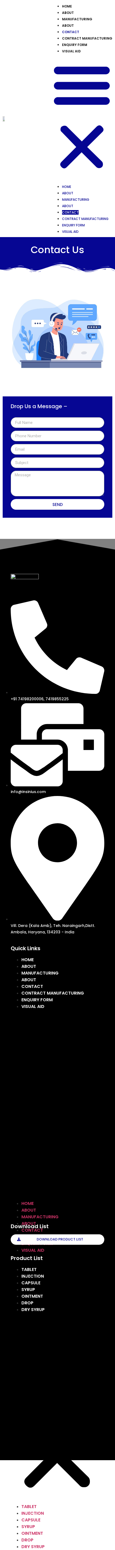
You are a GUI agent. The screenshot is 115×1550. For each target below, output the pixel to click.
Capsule (30, 1283)
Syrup (28, 1289)
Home (67, 6)
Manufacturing (77, 19)
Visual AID (71, 51)
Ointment (32, 1296)
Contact (70, 32)
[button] (81, 116)
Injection (32, 1276)
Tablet (29, 1269)
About (68, 12)
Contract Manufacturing (87, 38)
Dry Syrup (33, 1310)
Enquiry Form (74, 44)
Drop (27, 1303)
